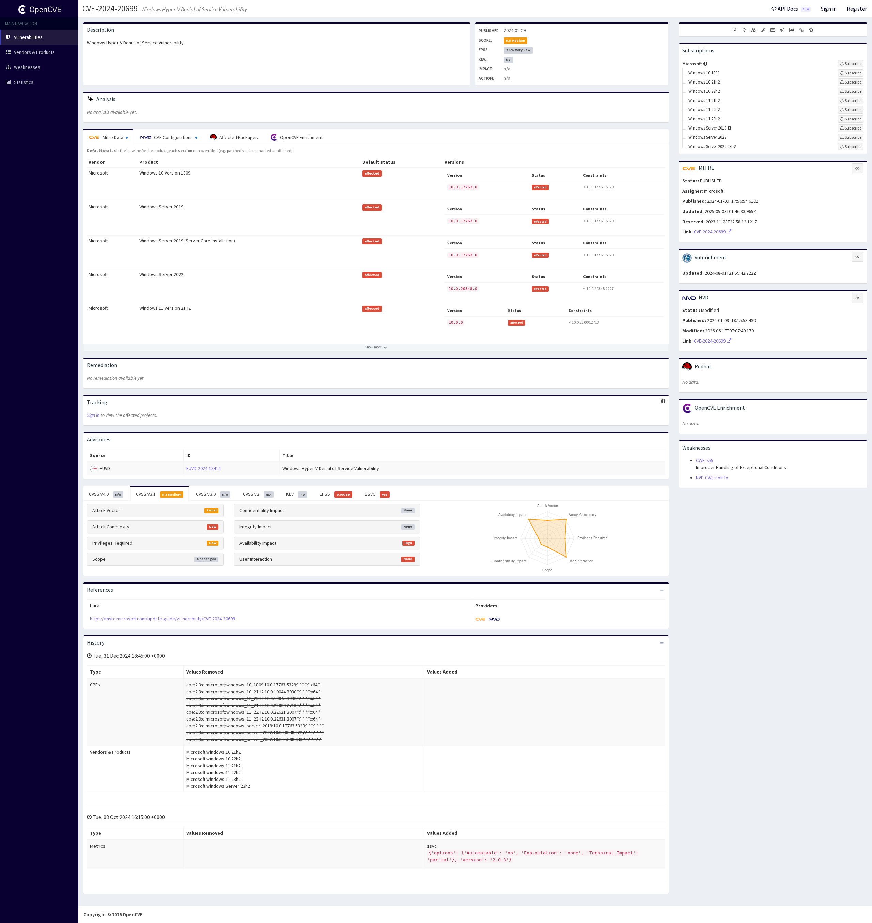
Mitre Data (113, 137)
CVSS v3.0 (212, 494)
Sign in (829, 8)
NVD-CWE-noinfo (712, 477)
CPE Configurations (173, 137)
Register (857, 8)
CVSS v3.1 (158, 494)
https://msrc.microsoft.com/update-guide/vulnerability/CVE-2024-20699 (162, 619)
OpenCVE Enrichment (301, 137)
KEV (295, 494)
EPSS (335, 494)
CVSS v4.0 (105, 494)
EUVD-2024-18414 (203, 468)
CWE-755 (704, 460)
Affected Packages (238, 137)
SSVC (376, 494)
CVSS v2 (257, 494)
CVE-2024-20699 (110, 8)
